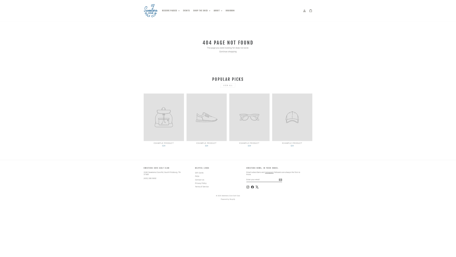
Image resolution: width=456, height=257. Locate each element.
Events (186, 10)
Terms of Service (202, 187)
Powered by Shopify (228, 199)
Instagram (269, 172)
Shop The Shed (200, 10)
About (217, 10)
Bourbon (230, 10)
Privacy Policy (201, 183)
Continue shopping (228, 51)
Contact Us (199, 180)
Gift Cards (199, 173)
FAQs (197, 176)
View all (228, 85)
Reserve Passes (170, 10)
